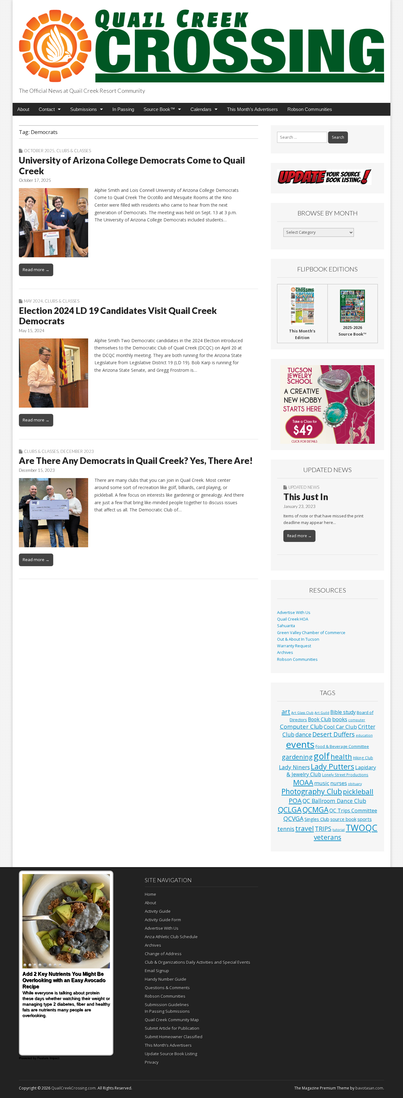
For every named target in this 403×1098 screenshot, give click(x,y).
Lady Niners (294, 767)
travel (304, 828)
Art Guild (322, 713)
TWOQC (361, 827)
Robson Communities (309, 109)
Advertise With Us (293, 612)
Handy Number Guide (165, 979)
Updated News (303, 487)
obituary (355, 784)
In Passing (123, 109)
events (300, 744)
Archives (285, 652)
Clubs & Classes (73, 150)
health (341, 756)
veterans (327, 837)
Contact (47, 109)
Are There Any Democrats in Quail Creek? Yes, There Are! (136, 460)
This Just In (305, 496)
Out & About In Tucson (298, 639)
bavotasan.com (369, 1088)
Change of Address (163, 953)
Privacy (152, 1062)
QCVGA (293, 818)
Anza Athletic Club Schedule (171, 936)
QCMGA (315, 810)
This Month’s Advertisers (252, 109)
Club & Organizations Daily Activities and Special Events (197, 962)
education (364, 735)
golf (322, 756)
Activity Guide (158, 911)
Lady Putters (332, 766)
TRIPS (323, 828)
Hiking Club (363, 757)
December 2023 (77, 451)
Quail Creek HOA (292, 619)
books (339, 719)
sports (364, 819)
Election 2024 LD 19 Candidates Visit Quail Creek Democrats (118, 315)
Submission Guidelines (167, 1004)
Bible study (343, 712)
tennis (285, 829)
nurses (338, 783)
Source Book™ (159, 109)
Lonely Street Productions (345, 774)
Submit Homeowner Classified (173, 1036)
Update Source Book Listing (171, 1053)
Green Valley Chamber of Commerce (311, 632)
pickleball (358, 791)
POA (295, 800)
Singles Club (316, 819)
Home (150, 894)
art (285, 711)
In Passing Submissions (167, 1011)
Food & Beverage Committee (342, 746)
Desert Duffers (333, 734)
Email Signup (157, 970)
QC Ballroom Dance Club (334, 801)
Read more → (36, 269)
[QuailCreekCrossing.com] (201, 42)
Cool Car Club (340, 726)
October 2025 (39, 150)
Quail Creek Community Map (172, 1020)
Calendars (201, 109)
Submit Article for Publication (172, 1028)
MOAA (303, 782)
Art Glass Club (302, 713)
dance (303, 734)
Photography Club (311, 791)
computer (356, 720)
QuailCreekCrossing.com (73, 1088)
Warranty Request (294, 646)
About (23, 109)
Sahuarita (286, 625)
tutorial (338, 830)
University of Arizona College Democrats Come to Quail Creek (132, 165)
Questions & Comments (167, 987)
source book (343, 819)
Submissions (83, 109)
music (321, 783)
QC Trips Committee (353, 810)
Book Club (319, 719)
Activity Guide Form (163, 919)
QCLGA (290, 810)
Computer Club (301, 726)
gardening (297, 756)
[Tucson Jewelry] (327, 404)
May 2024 (33, 301)
